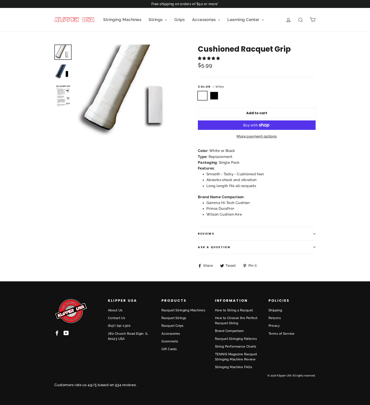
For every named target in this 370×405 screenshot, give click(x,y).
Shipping (275, 310)
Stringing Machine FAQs (233, 367)
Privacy (274, 326)
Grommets (169, 341)
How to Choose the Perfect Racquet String (236, 320)
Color (211, 87)
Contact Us (116, 318)
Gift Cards (169, 349)
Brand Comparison (229, 331)
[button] (209, 58)
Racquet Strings (173, 318)
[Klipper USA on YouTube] (66, 333)
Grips (179, 19)
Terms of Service (282, 334)
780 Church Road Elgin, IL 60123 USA (128, 336)
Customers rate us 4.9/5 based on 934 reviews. (95, 385)
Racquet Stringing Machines (183, 310)
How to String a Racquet (234, 310)
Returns (275, 318)
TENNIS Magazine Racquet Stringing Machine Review (236, 356)
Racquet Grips (172, 326)
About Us (115, 310)
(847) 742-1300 (119, 326)
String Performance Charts (235, 346)
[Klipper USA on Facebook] (57, 333)
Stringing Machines (122, 19)
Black (214, 95)
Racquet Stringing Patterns (236, 339)
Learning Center (244, 19)
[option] (129, 92)
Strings (156, 19)
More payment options (257, 136)
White (202, 95)
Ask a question (214, 247)
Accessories (204, 19)
